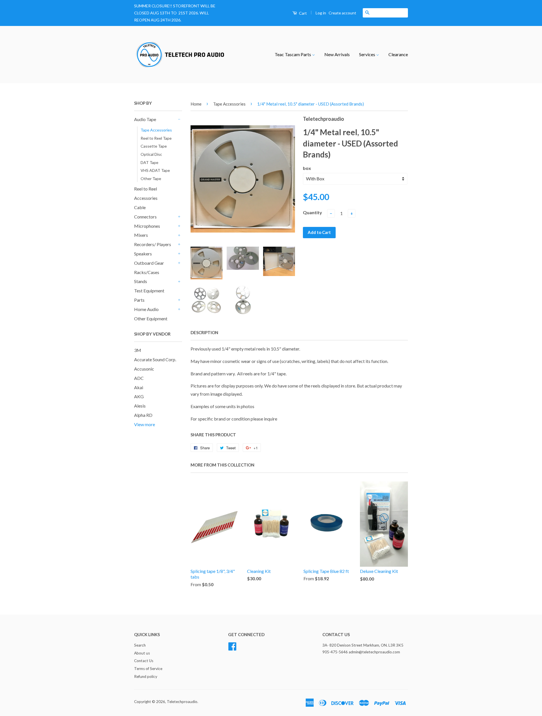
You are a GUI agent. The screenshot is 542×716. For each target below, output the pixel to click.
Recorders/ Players (152, 244)
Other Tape (151, 178)
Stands (140, 281)
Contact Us (143, 660)
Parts (139, 300)
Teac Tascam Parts (293, 54)
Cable (140, 207)
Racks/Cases (146, 272)
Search (140, 645)
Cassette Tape (154, 146)
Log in (321, 12)
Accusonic (144, 368)
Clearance (398, 54)
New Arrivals (337, 54)
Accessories (146, 198)
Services (367, 54)
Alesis (140, 405)
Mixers (141, 235)
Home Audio (146, 309)
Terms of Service (148, 668)
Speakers (143, 253)
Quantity (312, 212)
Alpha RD (143, 415)
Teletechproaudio (182, 701)
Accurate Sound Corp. (155, 359)
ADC (139, 378)
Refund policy (145, 676)
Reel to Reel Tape (156, 138)
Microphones (147, 226)
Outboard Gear (149, 263)
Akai (138, 387)
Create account (342, 12)
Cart (302, 13)
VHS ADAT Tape (155, 170)
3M (137, 350)
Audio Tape (145, 119)
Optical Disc (151, 154)
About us (142, 653)
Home (196, 103)
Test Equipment (149, 290)
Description (204, 332)
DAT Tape (149, 162)
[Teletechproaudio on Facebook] (232, 645)
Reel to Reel (145, 188)
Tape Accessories (156, 130)
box (307, 168)
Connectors (145, 216)
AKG (139, 396)
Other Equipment (150, 318)
